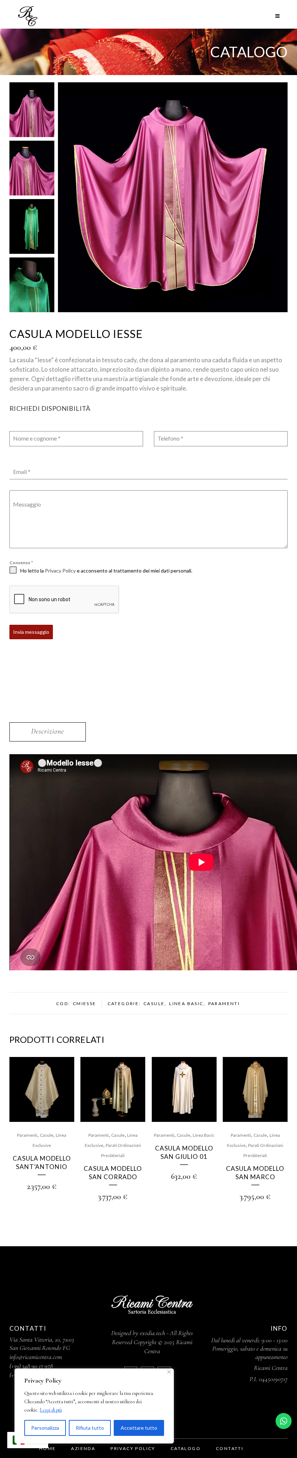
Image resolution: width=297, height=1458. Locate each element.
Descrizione (47, 731)
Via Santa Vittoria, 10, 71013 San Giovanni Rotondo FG (41, 1343)
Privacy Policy (60, 570)
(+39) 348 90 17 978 (31, 1366)
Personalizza (45, 1428)
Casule (153, 1003)
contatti (229, 1448)
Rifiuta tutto (90, 1428)
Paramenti (224, 1003)
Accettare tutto (139, 1428)
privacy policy (132, 1448)
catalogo (186, 1448)
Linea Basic (186, 1003)
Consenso (21, 562)
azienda (83, 1448)
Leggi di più (51, 1410)
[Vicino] (169, 1372)
